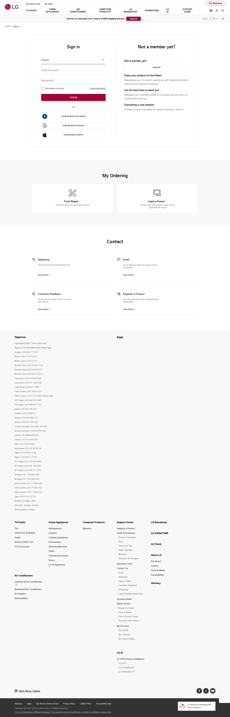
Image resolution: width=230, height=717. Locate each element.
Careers (154, 565)
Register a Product (126, 528)
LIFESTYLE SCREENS (25, 532)
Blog (120, 541)
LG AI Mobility (125, 671)
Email (120, 337)
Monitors (87, 528)
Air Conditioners (24, 575)
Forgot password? (98, 88)
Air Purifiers (20, 593)
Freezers (53, 532)
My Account (123, 625)
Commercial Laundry (58, 555)
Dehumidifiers (21, 598)
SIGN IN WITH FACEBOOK (73, 116)
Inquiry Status (124, 581)
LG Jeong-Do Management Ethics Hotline (199, 706)
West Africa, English (29, 691)
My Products (124, 634)
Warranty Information (128, 620)
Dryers (52, 560)
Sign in (73, 97)
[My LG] (217, 10)
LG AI (120, 652)
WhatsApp (123, 589)
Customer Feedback (127, 585)
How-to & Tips (125, 545)
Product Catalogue (127, 537)
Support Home (125, 522)
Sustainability (157, 574)
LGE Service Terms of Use (47, 703)
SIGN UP (134, 18)
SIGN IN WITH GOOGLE (73, 125)
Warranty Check (125, 563)
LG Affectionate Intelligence (130, 658)
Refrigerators (55, 528)
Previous (210, 18)
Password (47, 80)
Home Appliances (58, 522)
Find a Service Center (128, 616)
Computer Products (94, 522)
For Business (215, 3)
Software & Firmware (128, 558)
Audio (17, 537)
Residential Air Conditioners (28, 589)
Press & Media (158, 570)
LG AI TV (122, 663)
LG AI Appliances (57, 564)
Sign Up (157, 67)
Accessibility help (103, 703)
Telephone (123, 576)
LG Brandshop (159, 522)
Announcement (124, 598)
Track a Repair (125, 612)
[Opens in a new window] (199, 691)
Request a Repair (126, 607)
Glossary (156, 583)
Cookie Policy (85, 703)
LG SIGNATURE (159, 533)
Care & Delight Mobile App (130, 593)
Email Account (50, 70)
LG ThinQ (156, 544)
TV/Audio (20, 522)
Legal (29, 703)
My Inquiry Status (126, 638)
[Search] (223, 10)
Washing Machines (58, 546)
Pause (214, 18)
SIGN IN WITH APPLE (73, 134)
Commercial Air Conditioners (28, 581)
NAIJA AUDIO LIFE (24, 541)
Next (217, 18)
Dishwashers (55, 541)
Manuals (122, 554)
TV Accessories (22, 546)
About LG (156, 555)
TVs (16, 528)
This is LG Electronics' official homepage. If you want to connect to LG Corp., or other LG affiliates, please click (63, 712)
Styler (51, 551)
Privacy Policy (69, 703)
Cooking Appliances (58, 537)
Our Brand (156, 561)
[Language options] (211, 10)
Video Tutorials (125, 549)
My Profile (123, 630)
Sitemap (18, 703)
